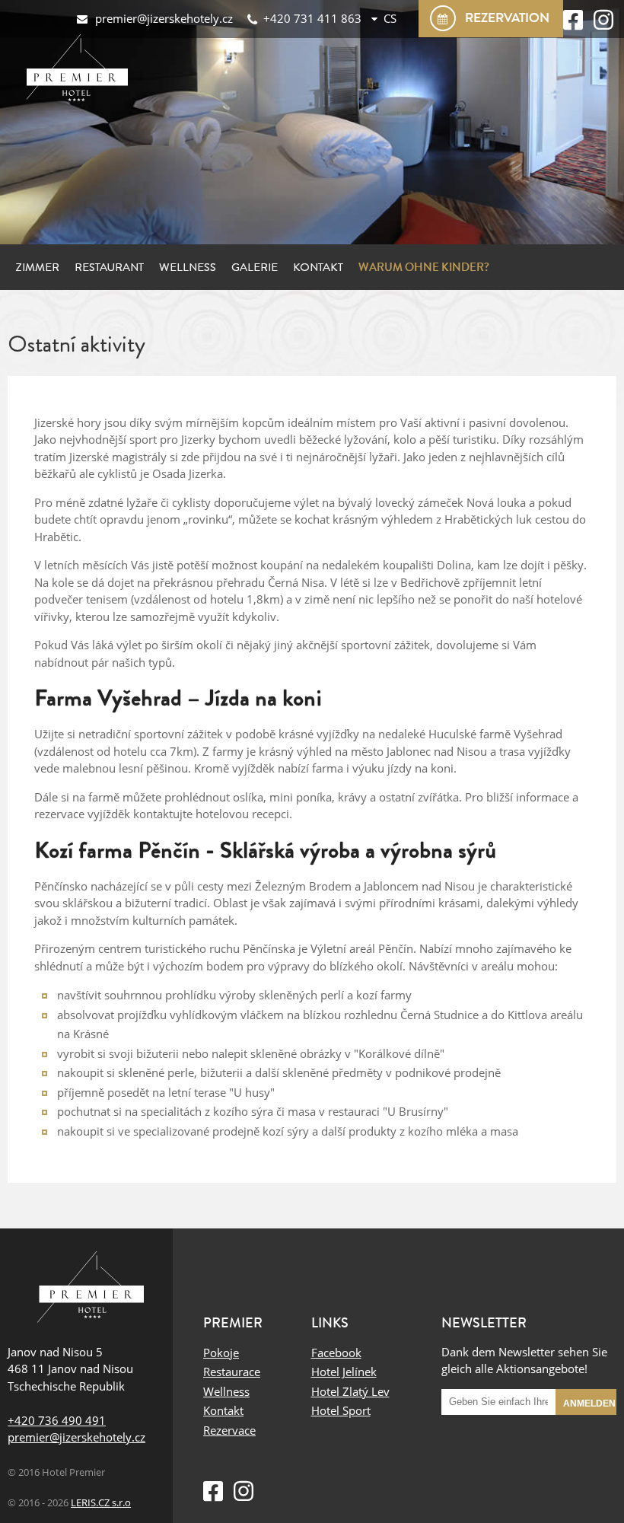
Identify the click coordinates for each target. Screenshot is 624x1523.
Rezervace (229, 1430)
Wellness (187, 267)
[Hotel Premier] (90, 1289)
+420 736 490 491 (57, 1420)
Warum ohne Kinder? (423, 267)
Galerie (254, 267)
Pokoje (221, 1352)
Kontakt (318, 267)
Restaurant (109, 267)
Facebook (336, 1352)
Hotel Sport (341, 1410)
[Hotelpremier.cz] (81, 72)
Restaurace (231, 1371)
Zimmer (37, 267)
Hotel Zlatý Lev (350, 1391)
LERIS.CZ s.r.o (101, 1502)
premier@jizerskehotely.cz (76, 1437)
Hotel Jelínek (344, 1371)
